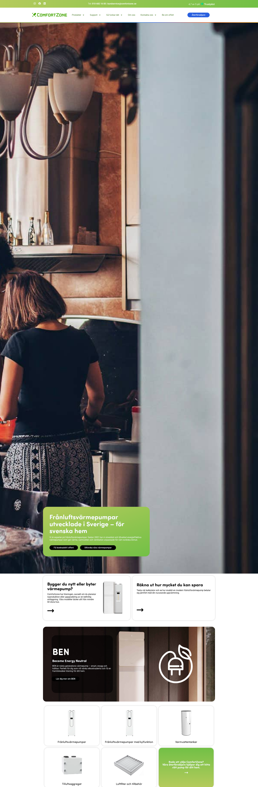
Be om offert (168, 15)
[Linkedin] (44, 3)
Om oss (131, 15)
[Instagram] (34, 3)
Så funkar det (112, 15)
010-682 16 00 (99, 3)
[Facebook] (39, 3)
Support (93, 15)
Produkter (76, 15)
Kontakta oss (147, 15)
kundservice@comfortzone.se (122, 3)
